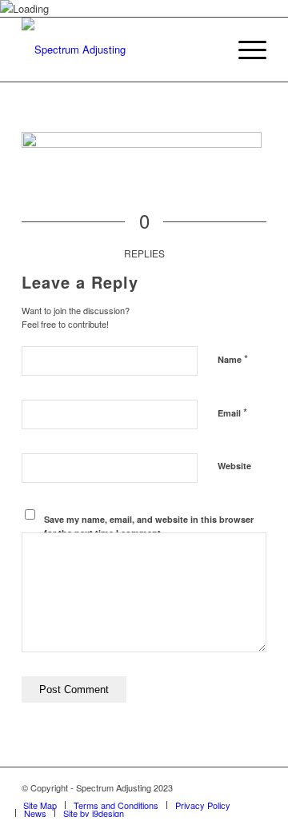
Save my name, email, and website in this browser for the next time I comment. (149, 526)
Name (233, 358)
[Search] (206, 50)
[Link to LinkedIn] (254, 787)
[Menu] (244, 50)
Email (232, 412)
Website (234, 466)
